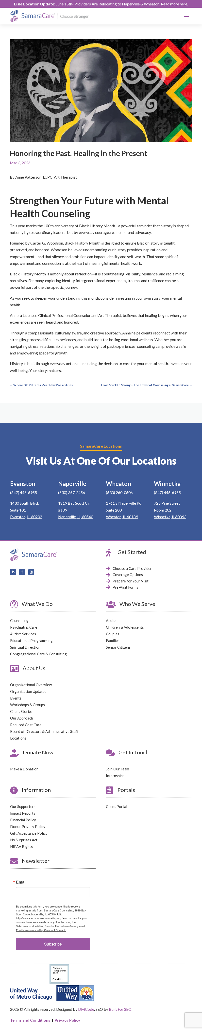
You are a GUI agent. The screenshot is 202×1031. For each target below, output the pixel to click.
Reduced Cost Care (25, 724)
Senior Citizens (118, 647)
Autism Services (23, 634)
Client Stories (21, 711)
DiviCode (86, 1009)
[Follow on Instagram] (31, 572)
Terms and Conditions (30, 1020)
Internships (115, 775)
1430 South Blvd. (24, 503)
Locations (18, 738)
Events (15, 698)
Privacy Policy (67, 1020)
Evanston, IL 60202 (26, 516)
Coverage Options (128, 574)
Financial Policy (23, 820)
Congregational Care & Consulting (38, 654)
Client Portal (116, 806)
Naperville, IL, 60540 (75, 516)
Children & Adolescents (125, 627)
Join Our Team (117, 769)
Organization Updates (28, 691)
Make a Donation (24, 769)
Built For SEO (120, 1009)
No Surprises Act (23, 840)
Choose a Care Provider (132, 568)
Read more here (174, 3)
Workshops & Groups (27, 704)
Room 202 (162, 510)
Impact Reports (22, 813)
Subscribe (53, 944)
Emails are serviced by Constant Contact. (41, 930)
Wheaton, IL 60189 (122, 516)
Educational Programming (31, 640)
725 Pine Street (167, 503)
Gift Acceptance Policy (29, 833)
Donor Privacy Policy (27, 826)
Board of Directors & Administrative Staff (44, 731)
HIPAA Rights (21, 846)
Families (112, 640)
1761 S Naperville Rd (123, 503)
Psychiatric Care (23, 627)
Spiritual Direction (25, 647)
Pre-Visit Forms (125, 587)
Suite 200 (114, 510)
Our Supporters (22, 806)
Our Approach (21, 718)
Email (21, 882)
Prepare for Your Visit (131, 581)
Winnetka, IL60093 (170, 516)
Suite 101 (18, 510)
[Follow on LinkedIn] (13, 572)
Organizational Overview (31, 684)
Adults (111, 620)
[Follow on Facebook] (22, 572)
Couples (112, 634)
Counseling (19, 620)
